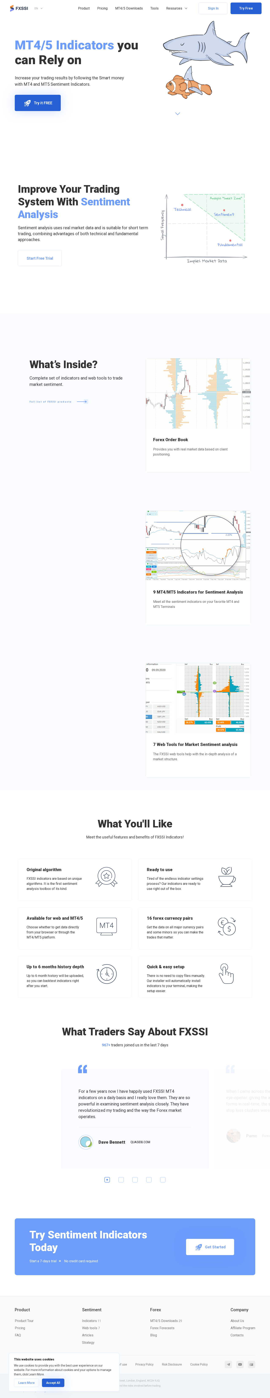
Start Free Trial (40, 258)
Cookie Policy (199, 1364)
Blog (153, 1335)
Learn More (26, 1382)
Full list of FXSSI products (51, 401)
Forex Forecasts (162, 1328)
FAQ (18, 1335)
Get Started (215, 1247)
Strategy (88, 1343)
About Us (237, 1321)
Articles (87, 1335)
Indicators (91, 1321)
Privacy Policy (144, 1364)
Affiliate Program (243, 1328)
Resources (174, 8)
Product (84, 8)
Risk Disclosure (172, 1364)
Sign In (213, 8)
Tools (154, 8)
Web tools (91, 1328)
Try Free (246, 8)
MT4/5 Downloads (129, 8)
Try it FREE (43, 103)
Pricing (102, 8)
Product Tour (24, 1321)
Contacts (237, 1335)
